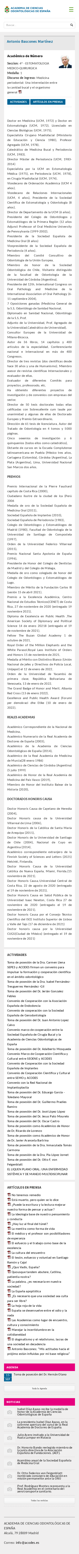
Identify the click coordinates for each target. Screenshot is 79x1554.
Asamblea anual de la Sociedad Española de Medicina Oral (44, 1461)
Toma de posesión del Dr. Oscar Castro (33, 1121)
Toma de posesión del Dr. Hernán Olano (40, 1374)
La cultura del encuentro (28, 1253)
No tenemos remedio (26, 1195)
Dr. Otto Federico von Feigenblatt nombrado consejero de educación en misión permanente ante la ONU (42, 1475)
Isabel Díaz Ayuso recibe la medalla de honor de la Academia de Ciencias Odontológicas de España (42, 1411)
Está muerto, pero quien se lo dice (35, 1200)
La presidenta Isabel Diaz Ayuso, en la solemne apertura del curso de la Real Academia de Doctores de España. (42, 1424)
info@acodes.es (27, 1543)
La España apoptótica (26, 1291)
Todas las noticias (39, 1501)
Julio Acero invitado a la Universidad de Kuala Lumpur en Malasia (43, 1436)
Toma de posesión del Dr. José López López (36, 1111)
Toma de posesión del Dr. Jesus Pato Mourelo (38, 1116)
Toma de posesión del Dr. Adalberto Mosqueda (39, 1049)
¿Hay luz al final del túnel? (30, 1224)
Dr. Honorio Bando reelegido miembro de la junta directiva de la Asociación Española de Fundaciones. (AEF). (44, 1450)
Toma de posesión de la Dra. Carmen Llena (36, 962)
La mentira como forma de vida (33, 1229)
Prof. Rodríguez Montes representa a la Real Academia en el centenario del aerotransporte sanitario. (43, 1488)
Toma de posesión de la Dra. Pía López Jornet (38, 1155)
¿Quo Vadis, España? (26, 1267)
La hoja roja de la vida (27, 1306)
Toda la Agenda (39, 1389)
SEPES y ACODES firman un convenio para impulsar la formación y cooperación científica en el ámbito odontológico (39, 972)
